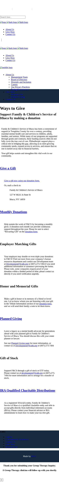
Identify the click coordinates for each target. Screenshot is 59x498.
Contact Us (10, 442)
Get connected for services (16, 439)
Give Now (10, 444)
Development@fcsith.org (17, 264)
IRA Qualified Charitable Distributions (27, 390)
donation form (31, 231)
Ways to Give (11, 447)
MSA (33, 456)
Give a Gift (8, 168)
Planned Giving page (20, 343)
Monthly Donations (13, 212)
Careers (8, 437)
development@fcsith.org (22, 11)
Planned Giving (11, 318)
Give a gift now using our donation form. (22, 181)
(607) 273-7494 (5, 11)
